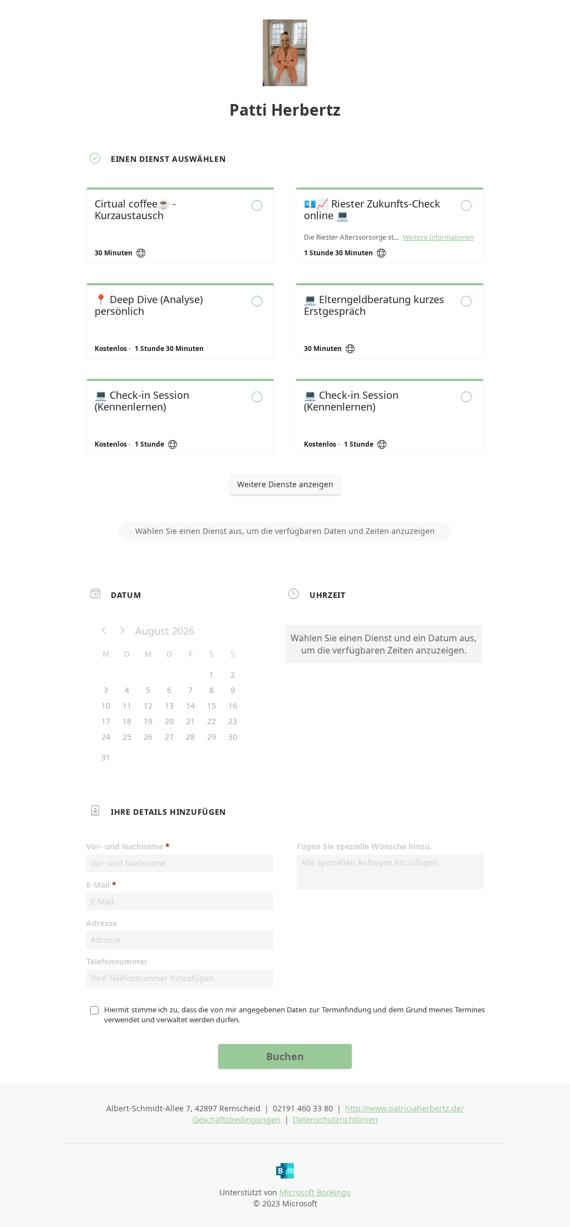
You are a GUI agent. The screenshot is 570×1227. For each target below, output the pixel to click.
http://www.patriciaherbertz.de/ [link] (404, 1108)
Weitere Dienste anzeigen (285, 484)
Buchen (285, 1056)
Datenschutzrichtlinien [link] (335, 1119)
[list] (285, 330)
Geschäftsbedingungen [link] (237, 1119)
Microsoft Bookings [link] (315, 1192)
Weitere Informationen (438, 237)
